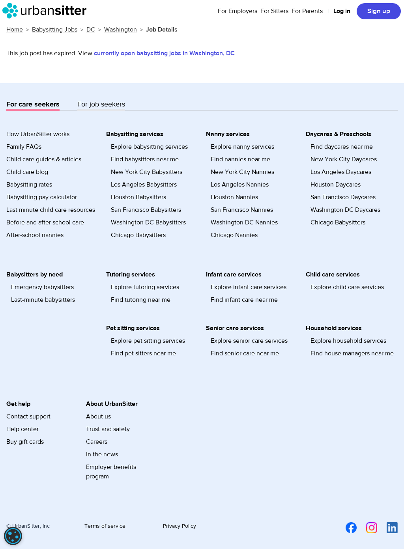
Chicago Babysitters (138, 235)
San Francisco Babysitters (146, 210)
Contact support (28, 416)
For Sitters (274, 11)
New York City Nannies (242, 172)
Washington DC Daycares (345, 210)
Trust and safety (108, 429)
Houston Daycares (335, 185)
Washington (120, 30)
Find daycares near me (341, 147)
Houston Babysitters (138, 197)
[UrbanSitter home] (46, 11)
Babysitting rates (29, 185)
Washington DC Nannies (244, 222)
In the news (102, 454)
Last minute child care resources (50, 210)
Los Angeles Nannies (240, 185)
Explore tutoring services (145, 287)
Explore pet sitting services (148, 341)
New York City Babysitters (146, 172)
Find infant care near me (244, 300)
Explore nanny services (242, 147)
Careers (96, 442)
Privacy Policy (179, 526)
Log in (341, 11)
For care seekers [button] (33, 104)
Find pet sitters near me (143, 353)
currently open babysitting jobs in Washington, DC (164, 53)
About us (98, 416)
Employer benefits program (111, 471)
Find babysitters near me (145, 159)
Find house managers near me (352, 353)
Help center (22, 429)
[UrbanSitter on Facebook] (346, 527)
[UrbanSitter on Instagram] (367, 527)
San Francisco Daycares (343, 197)
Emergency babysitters (42, 287)
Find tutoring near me (140, 300)
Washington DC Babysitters (148, 222)
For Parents (307, 11)
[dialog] (13, 536)
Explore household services (348, 341)
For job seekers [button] (101, 104)
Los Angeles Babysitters (144, 185)
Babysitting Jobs (54, 30)
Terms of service (104, 526)
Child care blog (27, 172)
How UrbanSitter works (37, 134)
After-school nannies (35, 235)
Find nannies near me (240, 159)
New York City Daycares (343, 159)
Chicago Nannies (234, 235)
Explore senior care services (249, 341)
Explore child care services (347, 287)
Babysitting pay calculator (41, 197)
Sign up (378, 11)
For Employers (237, 11)
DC (90, 30)
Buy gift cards (25, 442)
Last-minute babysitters (43, 300)
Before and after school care (45, 222)
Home (14, 30)
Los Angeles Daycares (340, 172)
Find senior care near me (245, 353)
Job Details (162, 30)
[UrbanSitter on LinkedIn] (387, 527)
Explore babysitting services (149, 147)
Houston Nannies (234, 197)
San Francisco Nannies (242, 210)
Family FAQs (23, 147)
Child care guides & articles (43, 159)
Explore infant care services (248, 287)
